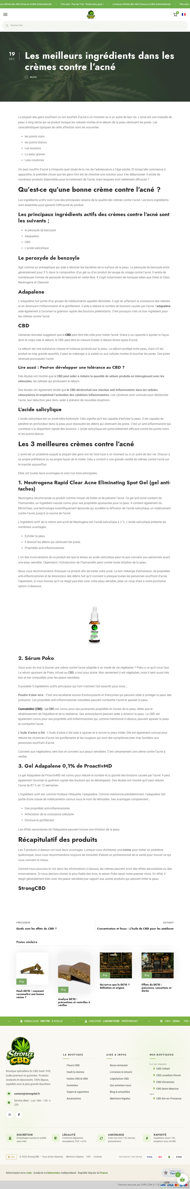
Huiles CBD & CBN (77, 1078)
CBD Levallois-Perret (168, 1075)
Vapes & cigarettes (78, 1091)
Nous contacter (119, 1065)
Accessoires (74, 1098)
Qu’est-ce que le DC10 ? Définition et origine (115, 986)
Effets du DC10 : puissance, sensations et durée (156, 988)
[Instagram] (9, 1114)
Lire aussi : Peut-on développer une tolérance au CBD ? (71, 367)
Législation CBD (119, 1078)
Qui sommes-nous (120, 1085)
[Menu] (5, 14)
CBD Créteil (163, 1068)
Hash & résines (75, 1071)
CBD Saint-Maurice (167, 1088)
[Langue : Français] (184, 14)
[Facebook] (19, 1114)
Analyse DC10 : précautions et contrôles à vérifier (74, 1002)
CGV (88, 1156)
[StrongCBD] (20, 1051)
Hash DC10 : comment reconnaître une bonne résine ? (30, 994)
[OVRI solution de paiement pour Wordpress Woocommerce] (174, 1185)
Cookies (98, 1156)
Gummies (72, 1085)
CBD (68, 335)
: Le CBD (36, 709)
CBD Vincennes (165, 1082)
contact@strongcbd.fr (27, 1093)
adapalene (163, 306)
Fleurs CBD (73, 1065)
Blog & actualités (120, 1091)
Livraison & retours (121, 1071)
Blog (33, 77)
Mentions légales (120, 1098)
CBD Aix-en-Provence (168, 1098)
